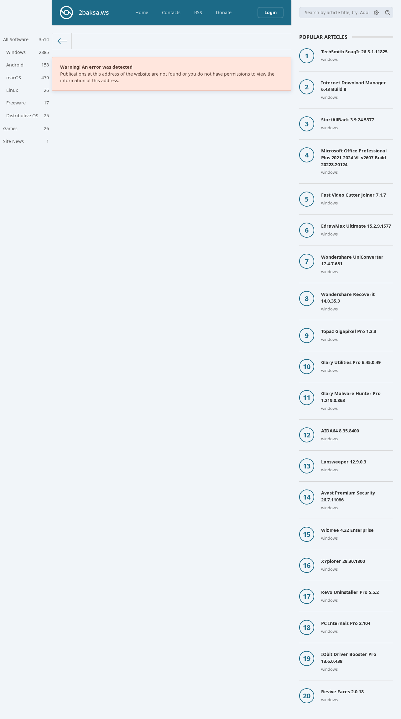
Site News (26, 141)
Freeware (27, 103)
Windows (27, 52)
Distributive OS (27, 116)
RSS (198, 12)
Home (141, 12)
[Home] (62, 41)
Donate (224, 12)
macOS (27, 78)
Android (27, 65)
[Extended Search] (376, 12)
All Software (26, 39)
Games (26, 128)
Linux (27, 90)
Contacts (171, 12)
